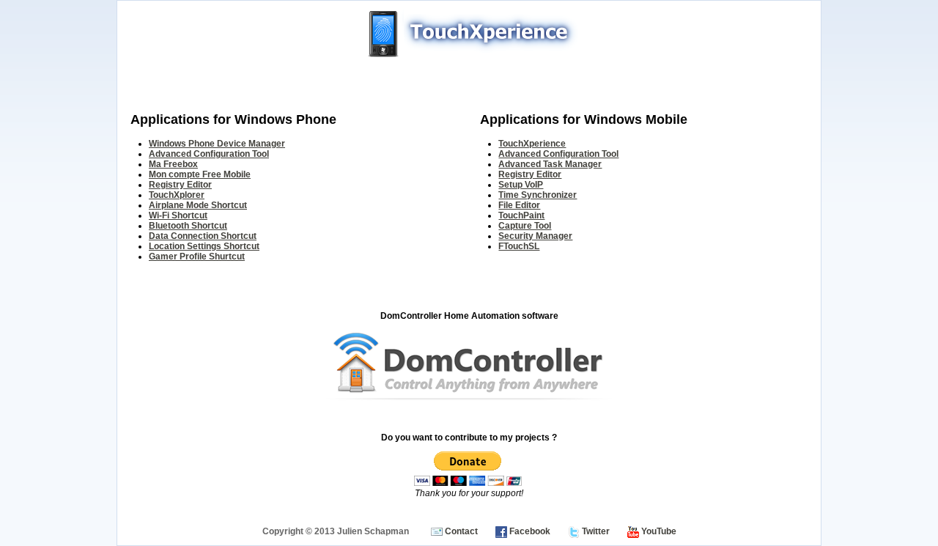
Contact (460, 531)
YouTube (657, 531)
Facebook (528, 531)
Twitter (595, 531)
